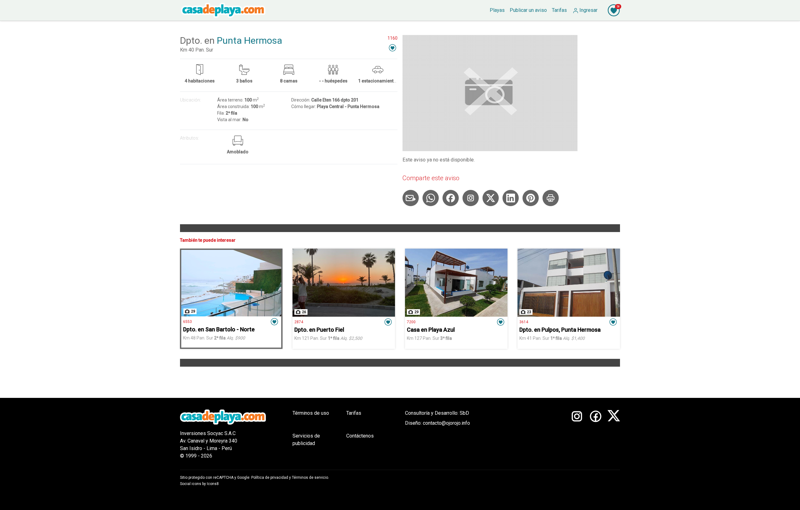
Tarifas (353, 413)
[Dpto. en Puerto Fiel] (343, 283)
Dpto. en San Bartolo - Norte (219, 329)
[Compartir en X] (490, 198)
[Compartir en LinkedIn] (510, 198)
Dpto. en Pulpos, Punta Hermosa (560, 329)
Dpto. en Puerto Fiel (319, 329)
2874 (298, 322)
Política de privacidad (269, 477)
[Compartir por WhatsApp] (430, 198)
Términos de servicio (310, 477)
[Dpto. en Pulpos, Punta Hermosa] (569, 283)
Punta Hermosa (249, 40)
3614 (523, 322)
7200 (411, 322)
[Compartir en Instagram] (470, 198)
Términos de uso (310, 413)
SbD (464, 413)
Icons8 (213, 484)
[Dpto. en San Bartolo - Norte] (231, 283)
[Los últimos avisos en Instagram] (577, 434)
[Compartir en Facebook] (450, 198)
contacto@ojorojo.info (446, 423)
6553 (187, 321)
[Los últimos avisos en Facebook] (595, 434)
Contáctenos (360, 436)
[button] (393, 48)
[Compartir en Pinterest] (530, 198)
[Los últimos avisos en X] (614, 434)
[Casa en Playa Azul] (456, 283)
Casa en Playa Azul (431, 329)
